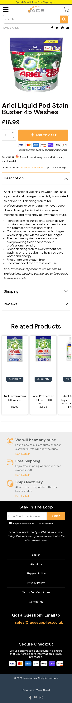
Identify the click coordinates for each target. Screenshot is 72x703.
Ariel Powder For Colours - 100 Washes (43, 399)
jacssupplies (30, 678)
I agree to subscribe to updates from (38, 525)
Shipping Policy (36, 573)
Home (5, 27)
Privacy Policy (36, 583)
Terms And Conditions (36, 592)
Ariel (15, 27)
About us (36, 564)
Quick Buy (15, 379)
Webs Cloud (43, 690)
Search (36, 554)
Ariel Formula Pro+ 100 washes (14, 398)
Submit (56, 516)
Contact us (36, 601)
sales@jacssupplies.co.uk (39, 622)
